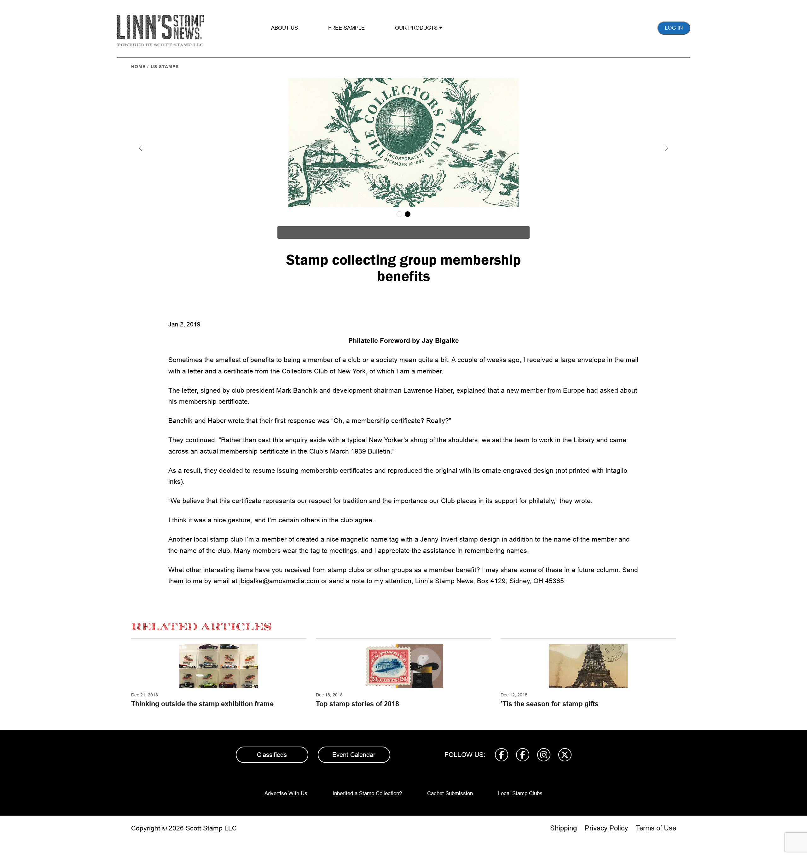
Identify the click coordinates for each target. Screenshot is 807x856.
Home (138, 66)
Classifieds (272, 754)
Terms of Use (656, 828)
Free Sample (346, 28)
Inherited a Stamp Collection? (367, 793)
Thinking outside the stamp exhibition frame (202, 704)
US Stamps (165, 66)
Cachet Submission (450, 793)
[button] (140, 148)
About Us (284, 28)
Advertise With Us (285, 793)
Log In (674, 28)
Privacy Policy (606, 828)
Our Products (417, 28)
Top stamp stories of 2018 (357, 704)
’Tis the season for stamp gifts (550, 704)
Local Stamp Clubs (520, 793)
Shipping (563, 828)
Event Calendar (353, 754)
